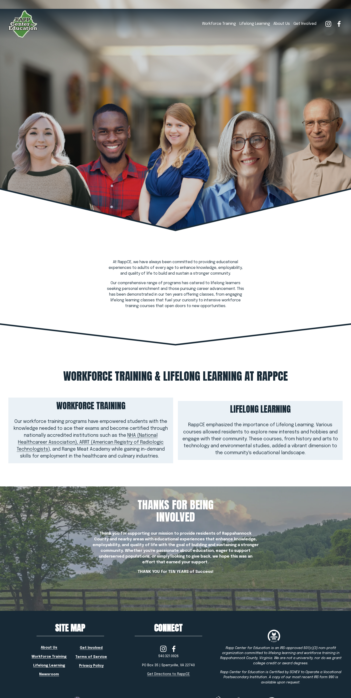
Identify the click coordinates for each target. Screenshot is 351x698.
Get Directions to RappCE (168, 674)
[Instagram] (328, 23)
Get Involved (304, 24)
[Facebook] (339, 23)
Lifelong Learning (254, 24)
